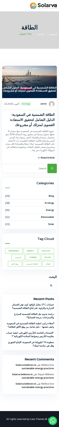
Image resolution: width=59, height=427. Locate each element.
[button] (52, 420)
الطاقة (48, 264)
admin (43, 104)
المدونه (40, 34)
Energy (30, 251)
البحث (53, 277)
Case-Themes (37, 419)
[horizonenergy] (43, 5)
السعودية (18, 257)
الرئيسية (53, 34)
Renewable (14, 251)
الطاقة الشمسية (32, 264)
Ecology (26, 104)
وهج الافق (14, 264)
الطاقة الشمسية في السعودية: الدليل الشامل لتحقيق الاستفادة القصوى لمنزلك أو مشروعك (32, 119)
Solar (48, 257)
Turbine (33, 257)
